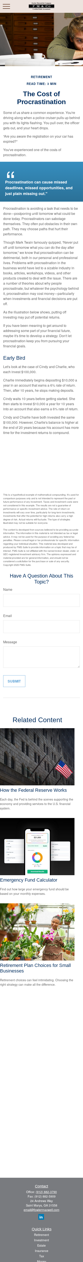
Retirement (41, 1235)
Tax (41, 1256)
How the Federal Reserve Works (33, 790)
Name (7, 589)
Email (7, 615)
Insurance (41, 1251)
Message (10, 641)
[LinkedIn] (41, 1217)
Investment (41, 1240)
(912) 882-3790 (46, 1192)
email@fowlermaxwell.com (41, 1210)
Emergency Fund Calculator (28, 880)
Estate (41, 1245)
